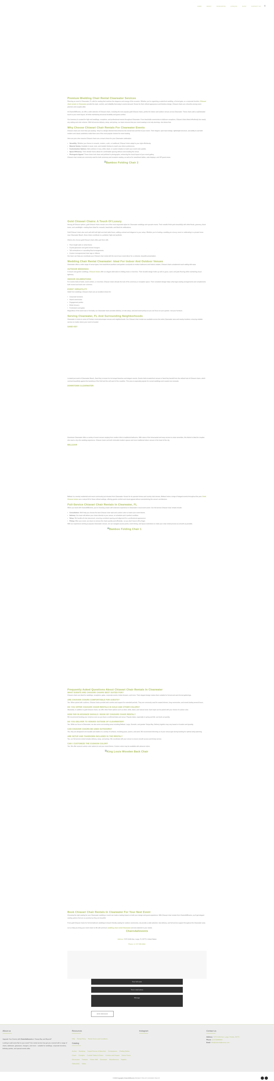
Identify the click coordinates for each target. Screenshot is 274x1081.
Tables (84, 1064)
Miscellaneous (114, 1059)
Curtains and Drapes (112, 1055)
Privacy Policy (141, 1078)
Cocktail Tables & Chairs (95, 1055)
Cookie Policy (154, 1078)
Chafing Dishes (124, 1051)
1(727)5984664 (217, 1040)
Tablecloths (76, 1064)
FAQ (73, 1039)
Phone (130, 944)
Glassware (103, 1059)
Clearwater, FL (127, 504)
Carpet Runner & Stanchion (96, 1051)
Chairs (74, 1055)
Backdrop (82, 1051)
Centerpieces (112, 1051)
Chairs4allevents (137, 930)
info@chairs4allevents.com (220, 1042)
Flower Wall (94, 1059)
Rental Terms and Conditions (98, 1039)
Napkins (123, 1059)
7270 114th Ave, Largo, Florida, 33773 (226, 1037)
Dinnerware (76, 1059)
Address (120, 939)
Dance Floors (126, 1055)
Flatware (85, 1059)
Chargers (81, 1055)
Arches (74, 1051)
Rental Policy (81, 1039)
